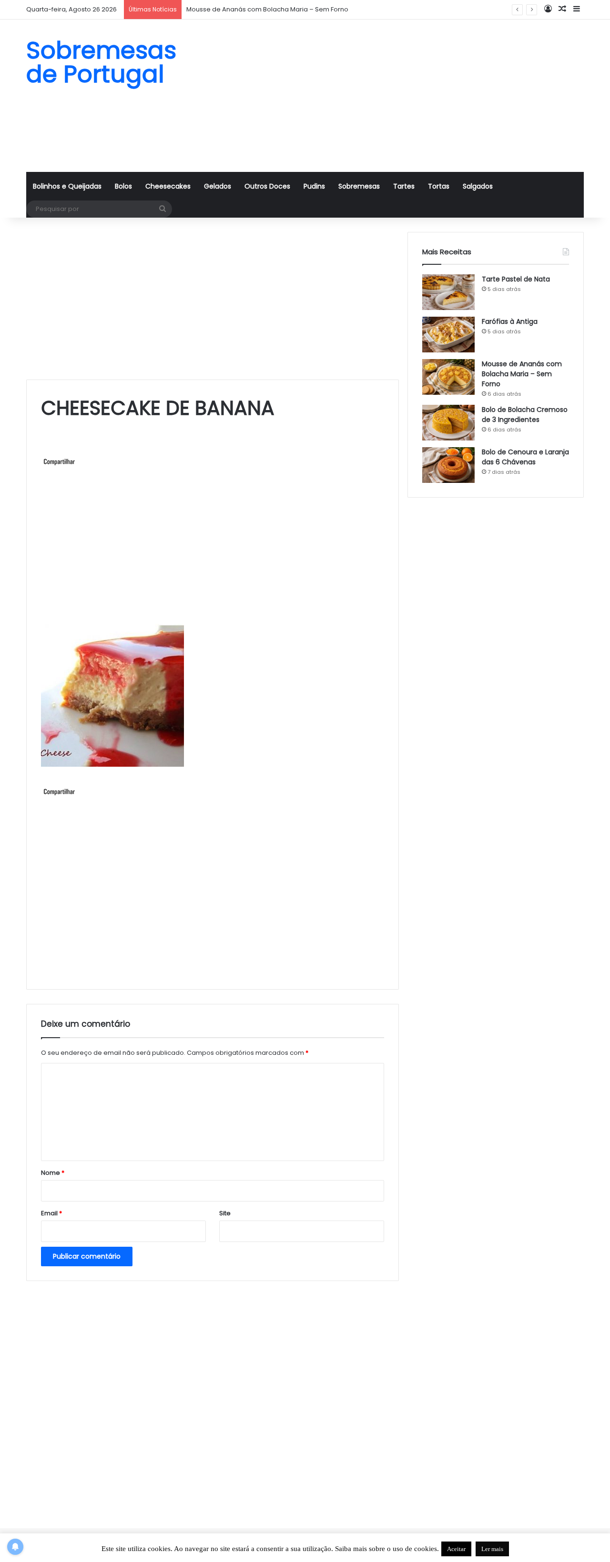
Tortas (438, 186)
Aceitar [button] (456, 1548)
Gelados (217, 186)
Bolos (123, 186)
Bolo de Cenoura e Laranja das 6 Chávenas (525, 457)
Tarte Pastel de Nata (516, 279)
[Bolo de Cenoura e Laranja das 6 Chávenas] (448, 465)
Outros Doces (267, 186)
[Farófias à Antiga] (448, 334)
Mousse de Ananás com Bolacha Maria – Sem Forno (522, 374)
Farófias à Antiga (510, 321)
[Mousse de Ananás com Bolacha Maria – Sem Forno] (448, 377)
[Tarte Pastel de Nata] (448, 292)
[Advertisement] (400, 95)
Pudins (314, 186)
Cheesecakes (168, 186)
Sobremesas (359, 186)
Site (225, 1213)
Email (51, 1213)
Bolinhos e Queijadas (67, 186)
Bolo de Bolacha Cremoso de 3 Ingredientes (525, 414)
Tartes (404, 186)
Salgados (478, 186)
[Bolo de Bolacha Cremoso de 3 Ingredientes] (448, 423)
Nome (52, 1172)
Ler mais (492, 1548)
